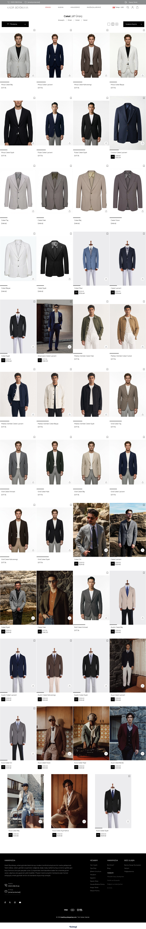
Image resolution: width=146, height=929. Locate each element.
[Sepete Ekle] (33, 75)
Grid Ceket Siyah (44, 559)
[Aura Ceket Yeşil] (91, 733)
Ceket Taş (4, 220)
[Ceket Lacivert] (128, 259)
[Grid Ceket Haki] (55, 462)
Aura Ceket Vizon (44, 763)
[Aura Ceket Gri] (18, 733)
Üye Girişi (93, 868)
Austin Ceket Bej (117, 627)
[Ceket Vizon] (128, 191)
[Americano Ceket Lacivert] (55, 327)
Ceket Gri (77, 559)
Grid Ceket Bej (79, 491)
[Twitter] (11, 902)
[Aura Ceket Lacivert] (128, 666)
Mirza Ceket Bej (7, 85)
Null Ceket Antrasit (81, 627)
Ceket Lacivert (116, 288)
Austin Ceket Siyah (81, 695)
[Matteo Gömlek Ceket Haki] (91, 327)
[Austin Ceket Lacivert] (18, 666)
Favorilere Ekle (34, 30)
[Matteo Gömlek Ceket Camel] (128, 327)
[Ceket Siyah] (55, 259)
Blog (108, 868)
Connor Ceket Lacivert (119, 152)
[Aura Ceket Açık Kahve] (69, 801)
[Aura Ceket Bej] (25, 801)
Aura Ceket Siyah (102, 831)
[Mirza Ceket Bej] (18, 55)
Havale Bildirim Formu (97, 884)
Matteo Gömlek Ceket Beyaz (48, 424)
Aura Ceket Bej (14, 831)
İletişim (126, 868)
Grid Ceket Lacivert (118, 491)
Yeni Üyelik (93, 865)
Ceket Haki (42, 220)
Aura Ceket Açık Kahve (60, 831)
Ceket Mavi (78, 288)
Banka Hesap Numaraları (132, 865)
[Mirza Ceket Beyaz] (128, 55)
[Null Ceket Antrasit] (91, 598)
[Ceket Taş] (18, 191)
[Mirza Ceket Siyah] (18, 123)
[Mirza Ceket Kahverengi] (91, 55)
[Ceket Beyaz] (18, 259)
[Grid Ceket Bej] (91, 462)
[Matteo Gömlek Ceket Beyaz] (55, 394)
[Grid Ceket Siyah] (55, 530)
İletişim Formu (95, 890)
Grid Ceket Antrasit (8, 491)
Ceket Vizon (115, 220)
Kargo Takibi (94, 887)
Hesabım (93, 874)
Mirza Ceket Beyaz (117, 85)
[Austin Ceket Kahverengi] (55, 666)
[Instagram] (16, 902)
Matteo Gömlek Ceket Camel (121, 356)
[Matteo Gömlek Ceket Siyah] (91, 394)
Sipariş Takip (94, 881)
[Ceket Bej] (91, 191)
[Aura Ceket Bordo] (128, 733)
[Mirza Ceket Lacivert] (55, 55)
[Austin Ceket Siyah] (91, 666)
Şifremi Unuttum (95, 871)
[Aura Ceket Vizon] (55, 733)
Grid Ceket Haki (43, 491)
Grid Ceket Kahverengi (9, 559)
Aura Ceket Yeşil (80, 763)
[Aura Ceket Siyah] (113, 801)
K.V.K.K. (109, 888)
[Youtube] (21, 902)
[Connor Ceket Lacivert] (128, 123)
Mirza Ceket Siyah (7, 152)
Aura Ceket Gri (6, 763)
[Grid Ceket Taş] (128, 394)
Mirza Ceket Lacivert (45, 85)
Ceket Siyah (42, 288)
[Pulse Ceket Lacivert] (55, 123)
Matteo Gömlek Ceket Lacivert (12, 424)
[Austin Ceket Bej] (128, 598)
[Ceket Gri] (91, 530)
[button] (3, 285)
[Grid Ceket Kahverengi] (18, 530)
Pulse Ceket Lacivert (45, 152)
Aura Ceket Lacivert (118, 695)
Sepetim (93, 878)
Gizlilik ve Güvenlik (113, 880)
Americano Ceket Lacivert (47, 356)
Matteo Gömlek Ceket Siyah (84, 424)
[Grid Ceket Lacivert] (128, 462)
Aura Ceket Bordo (117, 763)
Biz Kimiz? (110, 865)
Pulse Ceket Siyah (80, 152)
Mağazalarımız (129, 871)
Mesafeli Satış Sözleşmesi (115, 876)
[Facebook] (6, 902)
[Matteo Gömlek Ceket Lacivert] (18, 394)
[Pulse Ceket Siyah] (91, 123)
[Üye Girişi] (133, 7)
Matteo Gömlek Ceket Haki (84, 356)
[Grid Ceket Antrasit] (18, 462)
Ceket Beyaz (5, 288)
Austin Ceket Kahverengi (47, 695)
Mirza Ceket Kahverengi (82, 85)
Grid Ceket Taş (116, 424)
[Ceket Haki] (55, 191)
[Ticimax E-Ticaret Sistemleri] (73, 927)
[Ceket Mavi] (91, 259)
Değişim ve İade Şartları (115, 884)
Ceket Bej (77, 220)
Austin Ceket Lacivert (9, 695)
